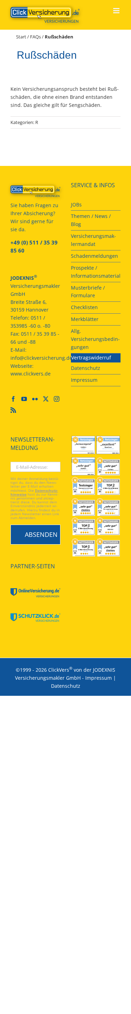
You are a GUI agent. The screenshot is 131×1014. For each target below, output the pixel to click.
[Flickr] (35, 399)
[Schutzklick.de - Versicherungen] (35, 617)
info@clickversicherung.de (41, 358)
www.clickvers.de (30, 373)
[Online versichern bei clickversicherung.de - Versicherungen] (35, 191)
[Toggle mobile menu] (117, 10)
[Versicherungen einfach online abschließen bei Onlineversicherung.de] (35, 593)
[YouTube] (24, 399)
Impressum (98, 677)
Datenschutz (65, 686)
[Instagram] (56, 399)
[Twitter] (46, 399)
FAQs (35, 37)
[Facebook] (13, 399)
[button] (12, 1001)
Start (21, 37)
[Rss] (13, 410)
